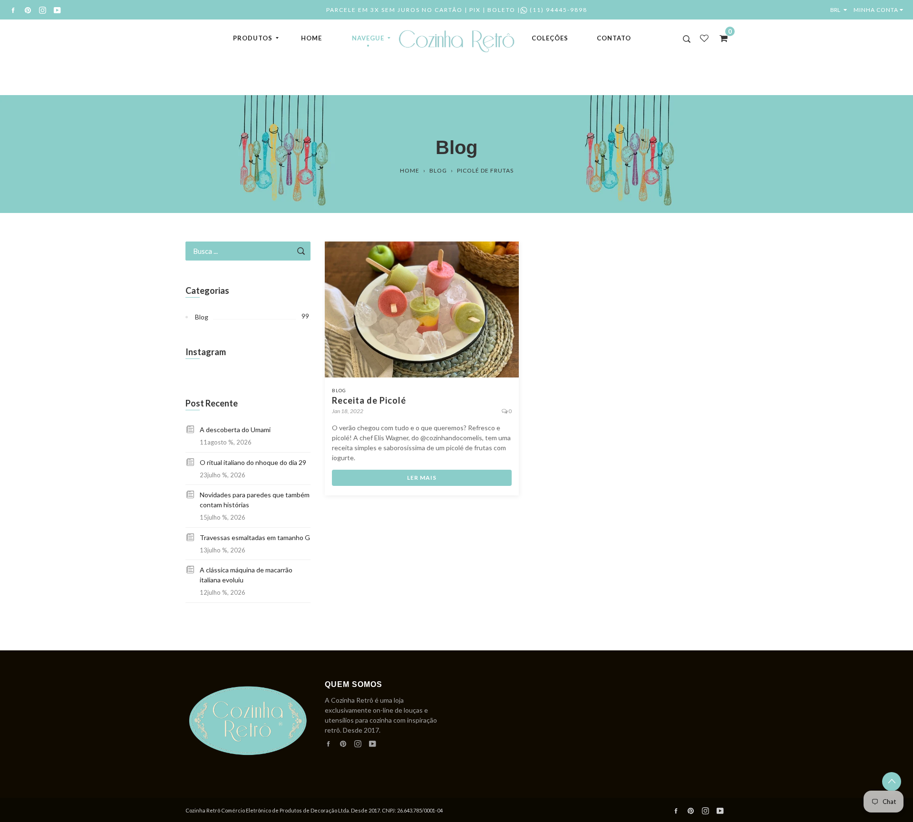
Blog (438, 170)
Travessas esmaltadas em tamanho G (255, 537)
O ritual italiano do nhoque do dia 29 (253, 462)
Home (311, 38)
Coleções (550, 38)
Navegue (368, 38)
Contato (614, 38)
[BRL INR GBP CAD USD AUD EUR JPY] (840, 9)
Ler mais (422, 477)
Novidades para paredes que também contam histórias (255, 500)
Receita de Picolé (369, 400)
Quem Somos (353, 684)
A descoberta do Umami (235, 430)
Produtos (252, 38)
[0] (720, 38)
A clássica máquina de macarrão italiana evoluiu (246, 575)
